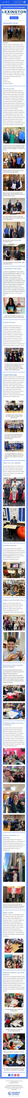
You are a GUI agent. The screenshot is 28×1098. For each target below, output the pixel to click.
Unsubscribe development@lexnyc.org (14, 1085)
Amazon (20, 289)
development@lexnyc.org (15, 1088)
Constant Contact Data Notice (17, 1087)
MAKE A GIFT (14, 17)
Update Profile (8, 1087)
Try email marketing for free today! (14, 1095)
